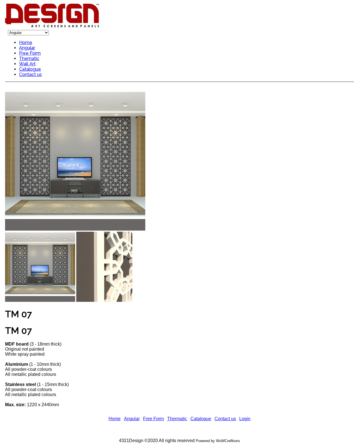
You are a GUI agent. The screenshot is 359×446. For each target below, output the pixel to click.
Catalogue (30, 69)
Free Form (30, 53)
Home (25, 42)
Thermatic (177, 418)
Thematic (29, 58)
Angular (27, 47)
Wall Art (27, 63)
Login (244, 418)
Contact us (30, 74)
